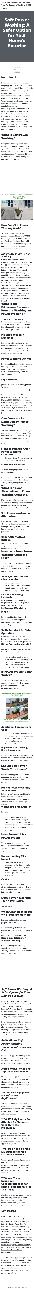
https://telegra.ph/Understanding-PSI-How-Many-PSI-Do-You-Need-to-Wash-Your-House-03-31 (17, 1247)
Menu (4, 8)
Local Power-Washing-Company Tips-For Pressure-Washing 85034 (16, 3)
